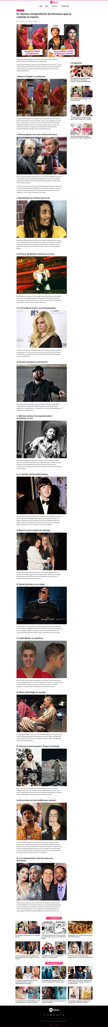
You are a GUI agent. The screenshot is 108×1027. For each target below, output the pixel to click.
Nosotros (57, 1024)
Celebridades (20, 10)
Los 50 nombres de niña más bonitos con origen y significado (80, 137)
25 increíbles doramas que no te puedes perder (80, 99)
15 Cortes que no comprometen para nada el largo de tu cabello (80, 118)
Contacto (51, 1024)
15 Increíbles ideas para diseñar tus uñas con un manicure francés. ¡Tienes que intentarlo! (80, 79)
